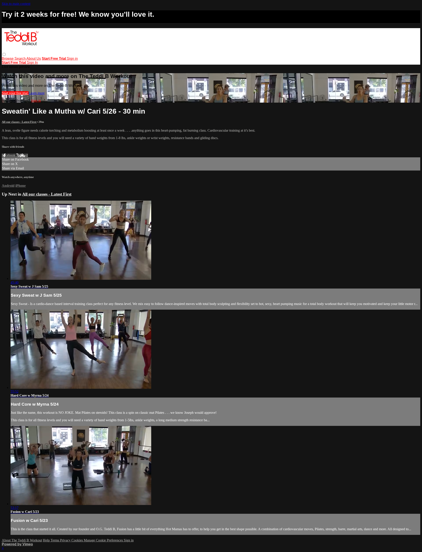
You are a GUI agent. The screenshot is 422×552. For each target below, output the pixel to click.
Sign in (72, 58)
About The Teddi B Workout (22, 540)
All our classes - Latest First (19, 121)
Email (24, 155)
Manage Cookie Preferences (104, 540)
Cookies (77, 540)
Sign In (32, 62)
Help (47, 540)
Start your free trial (15, 93)
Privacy (65, 540)
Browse (8, 58)
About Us (33, 58)
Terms (55, 540)
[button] (4, 54)
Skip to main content (16, 3)
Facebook (9, 155)
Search (20, 58)
